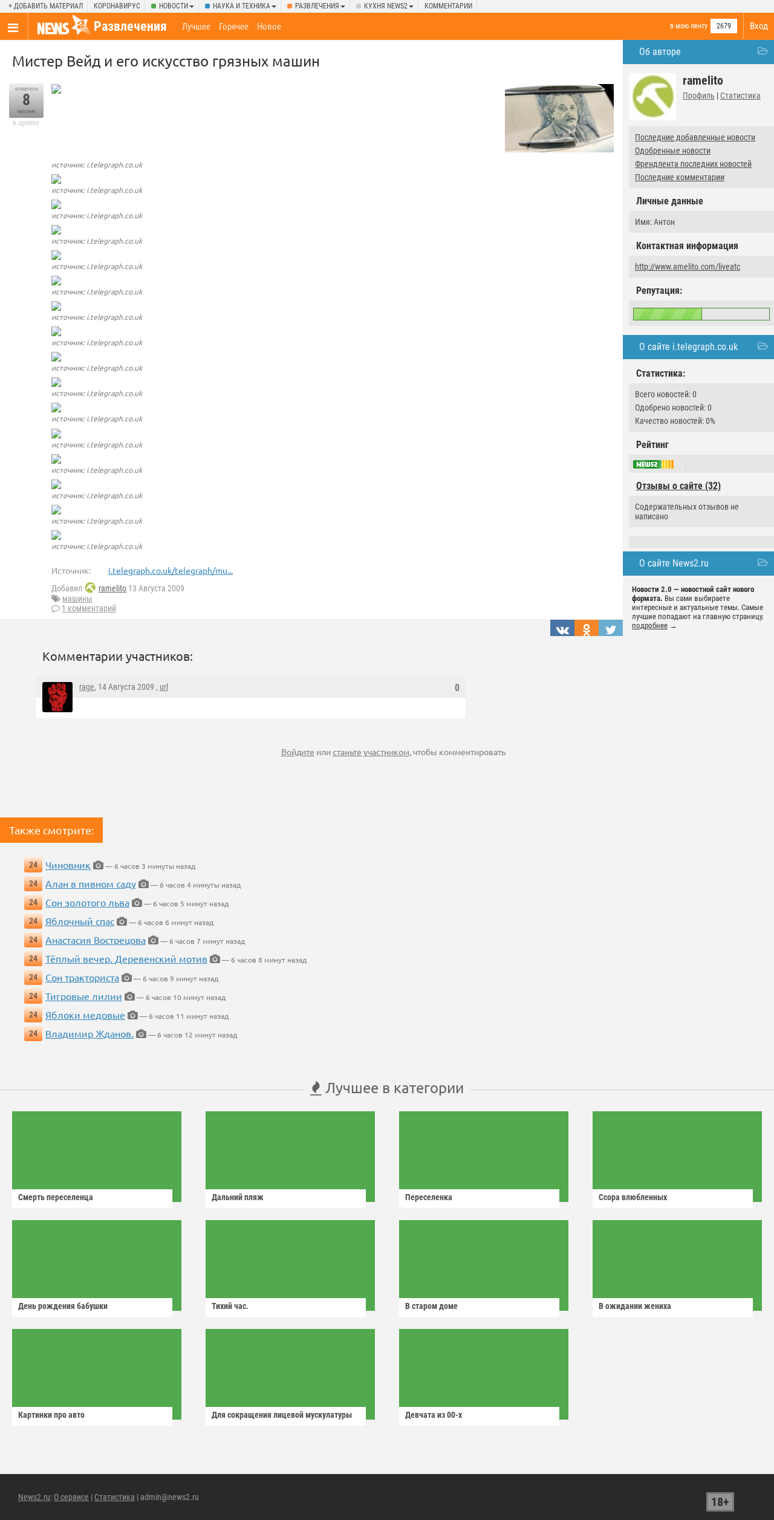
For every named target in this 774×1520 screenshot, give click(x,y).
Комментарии (448, 6)
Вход (759, 26)
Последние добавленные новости (695, 137)
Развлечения (317, 6)
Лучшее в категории (393, 1087)
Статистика (740, 95)
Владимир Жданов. (89, 1033)
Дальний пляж (238, 1197)
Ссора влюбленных (633, 1197)
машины (77, 598)
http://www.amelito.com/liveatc (687, 266)
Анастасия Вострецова (95, 940)
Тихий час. (230, 1306)
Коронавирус (117, 6)
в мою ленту (688, 26)
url (164, 687)
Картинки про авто (51, 1415)
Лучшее (196, 26)
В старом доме (431, 1306)
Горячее (234, 26)
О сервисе (71, 1497)
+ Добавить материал (45, 6)
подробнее (650, 625)
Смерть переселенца (55, 1197)
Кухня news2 (386, 6)
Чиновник (68, 865)
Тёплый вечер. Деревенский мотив (126, 958)
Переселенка (428, 1197)
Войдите (297, 751)
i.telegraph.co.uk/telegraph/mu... (170, 570)
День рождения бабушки (63, 1306)
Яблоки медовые (85, 1014)
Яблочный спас (79, 921)
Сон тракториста (82, 977)
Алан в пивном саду (90, 883)
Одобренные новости (673, 150)
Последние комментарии (679, 177)
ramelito (112, 588)
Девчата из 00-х (433, 1415)
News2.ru (34, 1497)
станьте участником (371, 751)
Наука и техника (241, 6)
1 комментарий (89, 608)
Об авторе (660, 51)
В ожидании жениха (635, 1306)
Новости (173, 6)
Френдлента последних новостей (693, 164)
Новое (269, 26)
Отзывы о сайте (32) (678, 486)
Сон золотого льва (87, 902)
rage (86, 687)
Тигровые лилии (83, 996)
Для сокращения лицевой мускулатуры (282, 1415)
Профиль (699, 95)
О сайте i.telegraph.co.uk (688, 346)
